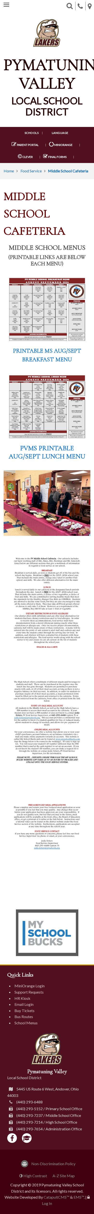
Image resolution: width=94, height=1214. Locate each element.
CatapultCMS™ (56, 1197)
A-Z (64, 1175)
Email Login (24, 1004)
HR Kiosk (22, 998)
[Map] (90, 6)
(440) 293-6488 (29, 1102)
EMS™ (79, 1197)
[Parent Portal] (27, 1138)
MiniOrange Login (29, 985)
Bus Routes (23, 1016)
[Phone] (80, 6)
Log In (47, 1203)
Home (9, 171)
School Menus (26, 1022)
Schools (32, 133)
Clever (27, 157)
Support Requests (29, 992)
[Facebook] (12, 1138)
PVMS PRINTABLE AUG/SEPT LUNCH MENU (47, 452)
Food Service (31, 171)
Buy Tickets (24, 1010)
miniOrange (63, 145)
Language (60, 133)
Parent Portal (27, 145)
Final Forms (57, 157)
